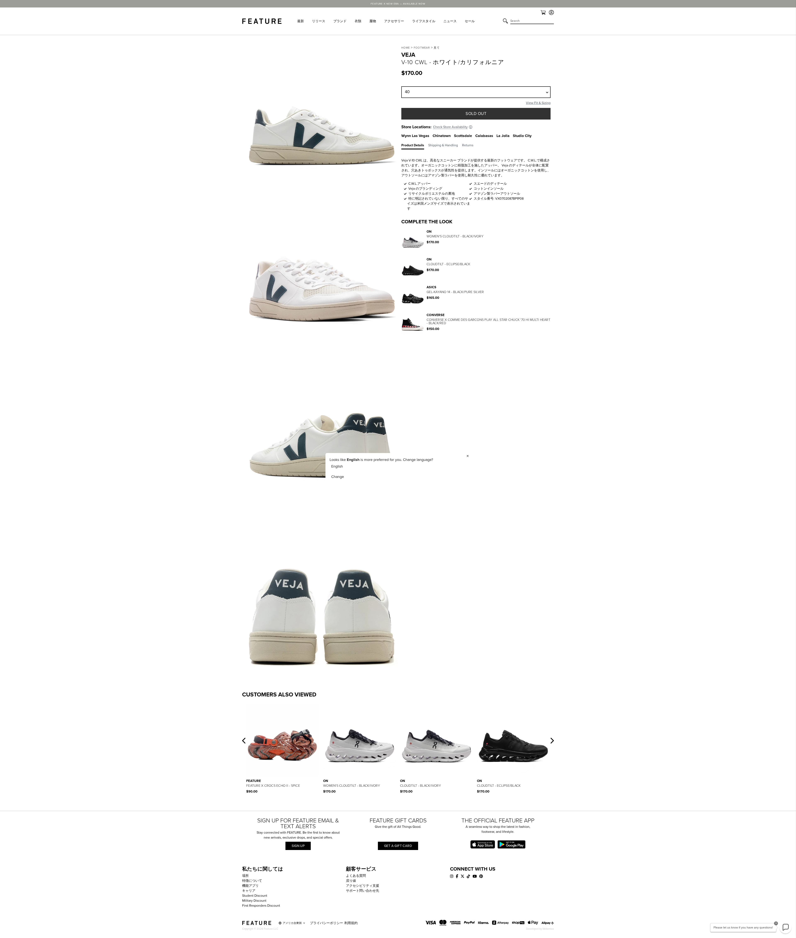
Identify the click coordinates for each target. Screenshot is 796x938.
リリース (318, 21)
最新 (300, 21)
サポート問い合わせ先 (362, 891)
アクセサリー (394, 21)
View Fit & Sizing (538, 103)
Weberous (548, 929)
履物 (372, 21)
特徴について (252, 881)
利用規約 (351, 923)
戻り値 (351, 881)
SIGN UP (298, 846)
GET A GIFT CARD (398, 846)
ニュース (450, 21)
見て (437, 47)
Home (405, 47)
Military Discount (254, 901)
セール (470, 21)
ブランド (340, 21)
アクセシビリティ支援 (362, 886)
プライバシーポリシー (326, 923)
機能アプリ (250, 886)
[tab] (414, 146)
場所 (245, 876)
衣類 (358, 21)
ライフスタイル (423, 21)
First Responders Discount (261, 906)
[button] (244, 740)
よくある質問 (356, 876)
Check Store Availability (450, 127)
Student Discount (254, 896)
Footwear (422, 47)
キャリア (248, 891)
